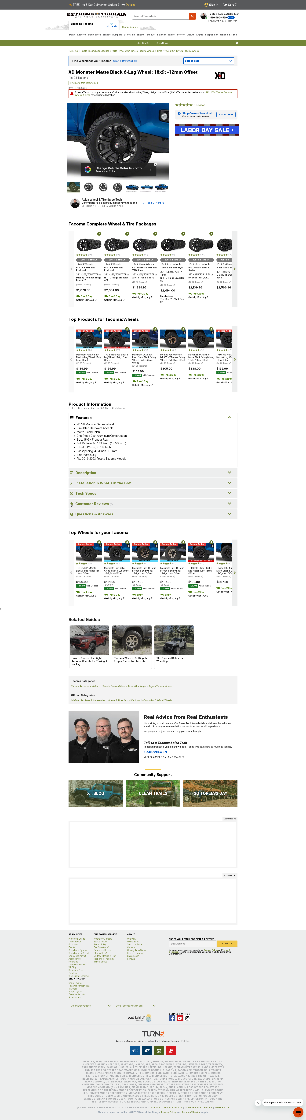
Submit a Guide (134, 944)
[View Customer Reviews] (184, 105)
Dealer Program (135, 953)
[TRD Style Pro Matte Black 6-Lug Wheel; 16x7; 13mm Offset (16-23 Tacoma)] (229, 339)
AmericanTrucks (148, 1041)
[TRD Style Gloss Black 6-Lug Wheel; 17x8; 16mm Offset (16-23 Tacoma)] (117, 339)
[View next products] (234, 269)
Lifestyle (82, 34)
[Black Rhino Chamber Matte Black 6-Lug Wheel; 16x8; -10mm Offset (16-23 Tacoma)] (201, 339)
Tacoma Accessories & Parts (86, 686)
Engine (141, 34)
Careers (131, 947)
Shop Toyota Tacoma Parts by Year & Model (79, 986)
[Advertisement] (153, 844)
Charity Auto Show (136, 950)
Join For (226, 114)
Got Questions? (101, 947)
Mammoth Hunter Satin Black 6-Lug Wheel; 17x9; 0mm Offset (88, 358)
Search (192, 16)
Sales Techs (133, 956)
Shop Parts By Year (78, 950)
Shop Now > (162, 43)
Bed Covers (94, 34)
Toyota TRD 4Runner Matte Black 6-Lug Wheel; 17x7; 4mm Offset (229, 572)
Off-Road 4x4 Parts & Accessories (88, 700)
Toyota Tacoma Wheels (160, 686)
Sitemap (155, 1107)
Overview (131, 938)
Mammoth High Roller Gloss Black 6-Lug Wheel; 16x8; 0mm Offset (117, 572)
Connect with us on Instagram (187, 1018)
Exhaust (150, 34)
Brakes (107, 34)
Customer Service (102, 950)
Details (130, 4)
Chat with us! (100, 953)
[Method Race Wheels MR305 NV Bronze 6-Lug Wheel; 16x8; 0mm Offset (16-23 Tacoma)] (173, 339)
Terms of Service (191, 1112)
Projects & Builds (77, 938)
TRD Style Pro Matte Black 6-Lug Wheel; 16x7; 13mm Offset (228, 358)
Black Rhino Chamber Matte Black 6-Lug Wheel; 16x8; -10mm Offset (201, 358)
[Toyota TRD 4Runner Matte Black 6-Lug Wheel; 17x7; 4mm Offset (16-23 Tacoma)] (229, 552)
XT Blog (72, 967)
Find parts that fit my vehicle (84, 83)
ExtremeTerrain (169, 1041)
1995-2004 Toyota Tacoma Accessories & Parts (93, 51)
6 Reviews (199, 105)
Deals (72, 34)
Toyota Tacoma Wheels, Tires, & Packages (124, 686)
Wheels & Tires (228, 34)
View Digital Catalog (79, 976)
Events (72, 947)
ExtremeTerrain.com (97, 15)
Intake (171, 34)
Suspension (211, 34)
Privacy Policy (211, 950)
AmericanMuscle (126, 1041)
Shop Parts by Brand (79, 953)
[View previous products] (71, 269)
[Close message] (237, 43)
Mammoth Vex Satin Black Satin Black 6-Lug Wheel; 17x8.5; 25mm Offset (144, 360)
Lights (199, 34)
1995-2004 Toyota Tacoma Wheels (182, 51)
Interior (180, 34)
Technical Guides (77, 964)
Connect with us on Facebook (172, 1018)
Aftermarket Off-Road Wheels (157, 700)
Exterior (161, 34)
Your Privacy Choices (198, 1107)
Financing (73, 961)
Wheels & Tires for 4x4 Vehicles (124, 700)
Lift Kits (190, 34)
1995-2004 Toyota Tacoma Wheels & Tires (140, 51)
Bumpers (117, 34)
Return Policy (100, 944)
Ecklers (185, 1041)
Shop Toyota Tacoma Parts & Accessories (77, 994)
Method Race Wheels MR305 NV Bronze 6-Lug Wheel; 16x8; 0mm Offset (172, 358)
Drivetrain (129, 34)
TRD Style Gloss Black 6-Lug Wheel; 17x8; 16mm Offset (116, 358)
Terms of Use (100, 961)
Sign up (227, 943)
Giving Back (133, 941)
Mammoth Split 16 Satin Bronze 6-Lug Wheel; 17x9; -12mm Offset (144, 572)
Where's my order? (103, 938)
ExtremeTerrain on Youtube (180, 1018)
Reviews (131, 959)
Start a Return (100, 941)
